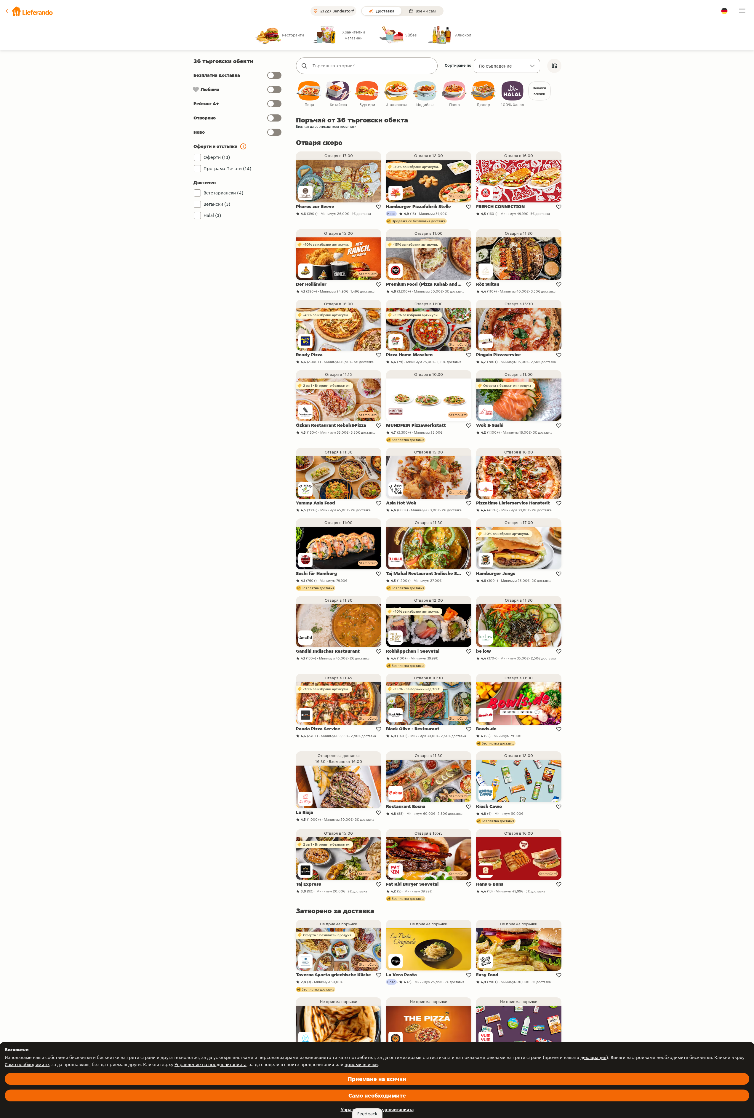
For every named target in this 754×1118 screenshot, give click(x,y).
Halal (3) (212, 215)
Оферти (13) (217, 157)
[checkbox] (309, 94)
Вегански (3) (217, 204)
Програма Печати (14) (228, 168)
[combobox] (373, 65)
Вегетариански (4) (224, 193)
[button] (29, 11)
